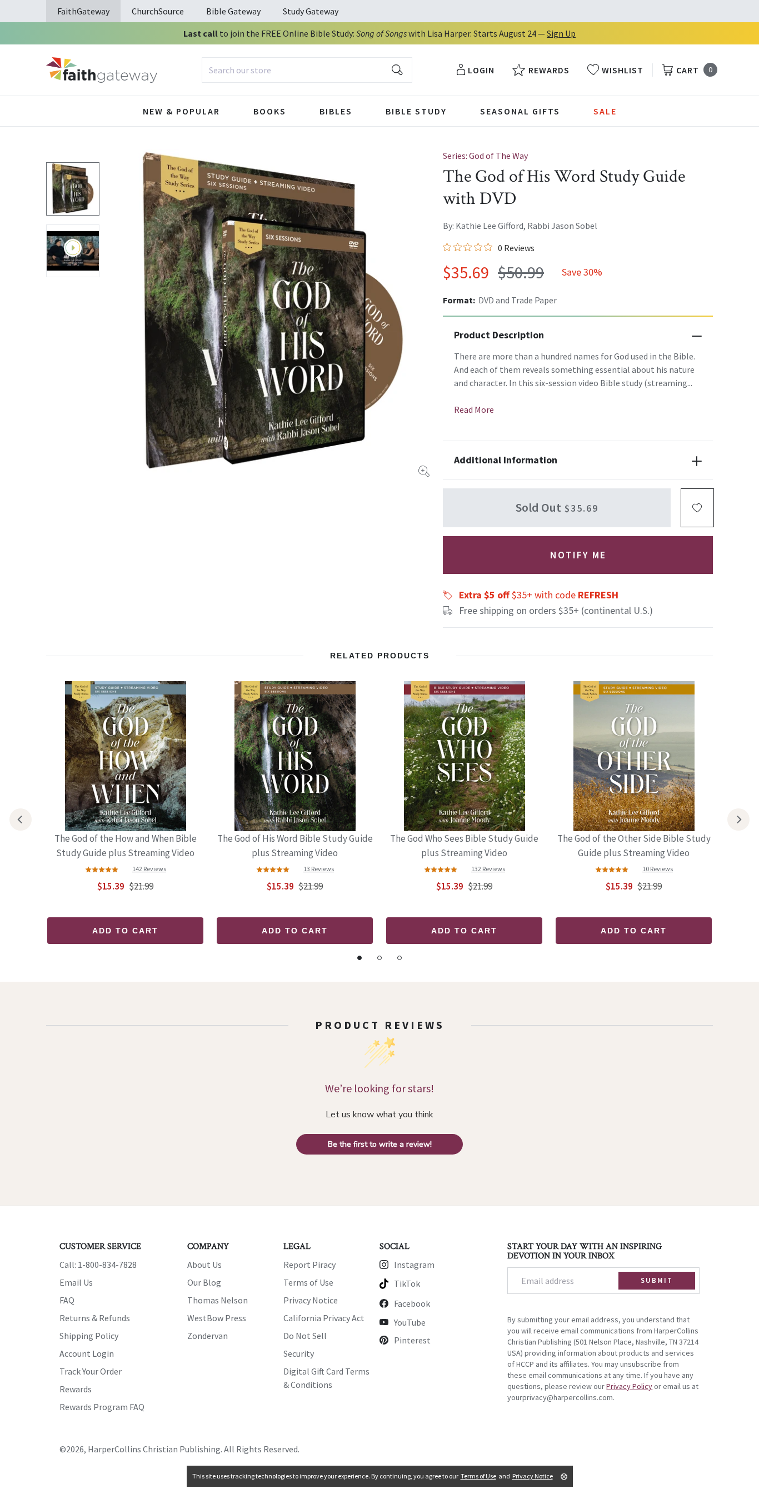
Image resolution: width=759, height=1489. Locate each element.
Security (298, 1353)
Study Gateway (310, 11)
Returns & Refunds (94, 1317)
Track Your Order (90, 1371)
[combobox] (307, 70)
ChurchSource (158, 11)
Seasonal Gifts (520, 111)
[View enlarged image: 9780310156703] (272, 313)
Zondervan (207, 1335)
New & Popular (181, 111)
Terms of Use (308, 1282)
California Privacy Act (323, 1317)
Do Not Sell (305, 1335)
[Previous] (20, 819)
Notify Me (578, 554)
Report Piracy (309, 1264)
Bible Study (416, 111)
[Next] (738, 819)
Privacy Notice (310, 1300)
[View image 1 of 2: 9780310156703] (73, 189)
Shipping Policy (88, 1335)
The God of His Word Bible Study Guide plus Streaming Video (295, 845)
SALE (605, 111)
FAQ (66, 1300)
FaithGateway (83, 11)
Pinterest (412, 1340)
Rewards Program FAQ (101, 1406)
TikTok (407, 1283)
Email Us (76, 1282)
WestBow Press (216, 1317)
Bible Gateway (233, 11)
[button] (697, 507)
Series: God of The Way (485, 155)
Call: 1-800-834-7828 (98, 1264)
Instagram (414, 1264)
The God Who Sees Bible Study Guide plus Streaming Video (464, 845)
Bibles (335, 111)
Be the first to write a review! (380, 1144)
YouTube (410, 1322)
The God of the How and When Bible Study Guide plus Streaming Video (125, 845)
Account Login (86, 1353)
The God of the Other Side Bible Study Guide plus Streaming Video (634, 845)
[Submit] (397, 70)
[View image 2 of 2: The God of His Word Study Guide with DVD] (73, 251)
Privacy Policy (629, 1386)
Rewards (75, 1389)
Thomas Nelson (217, 1300)
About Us (204, 1264)
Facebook (412, 1303)
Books (269, 111)
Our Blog (204, 1282)
